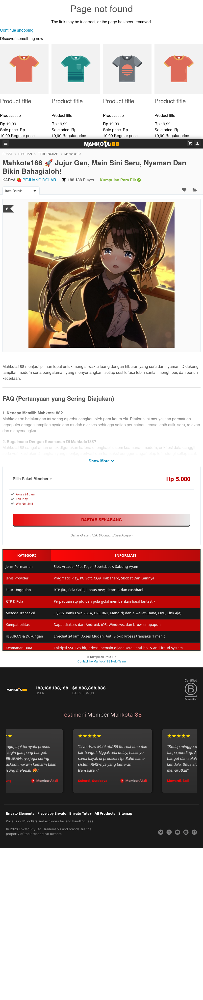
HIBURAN (25, 153)
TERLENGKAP (48, 153)
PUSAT (7, 153)
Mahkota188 (72, 153)
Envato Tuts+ (80, 813)
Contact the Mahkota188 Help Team (101, 661)
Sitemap (125, 813)
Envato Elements (20, 813)
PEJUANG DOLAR (39, 180)
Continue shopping (16, 30)
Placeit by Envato (51, 813)
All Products (105, 813)
